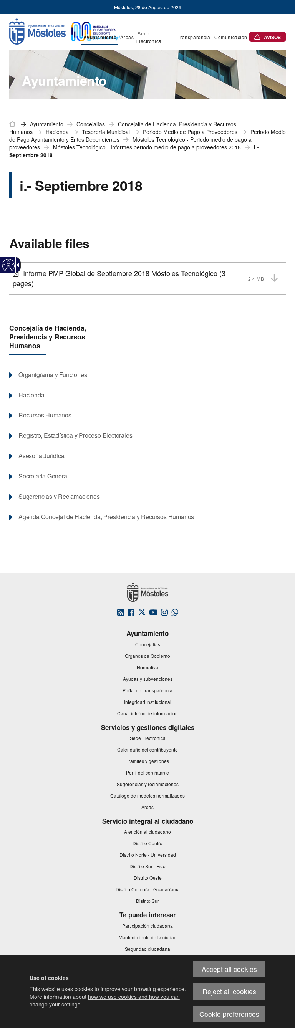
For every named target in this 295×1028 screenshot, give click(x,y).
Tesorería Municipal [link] (106, 132)
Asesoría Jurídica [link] (41, 456)
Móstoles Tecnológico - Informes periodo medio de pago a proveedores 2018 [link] (147, 147)
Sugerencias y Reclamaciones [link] (59, 496)
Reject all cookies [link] (229, 991)
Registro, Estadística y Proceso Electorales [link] (75, 435)
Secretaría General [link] (43, 476)
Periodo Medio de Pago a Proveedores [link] (190, 132)
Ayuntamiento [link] (46, 124)
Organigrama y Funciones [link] (52, 375)
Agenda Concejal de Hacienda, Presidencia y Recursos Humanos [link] (106, 517)
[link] (8, 265)
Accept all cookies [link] (229, 969)
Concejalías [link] (90, 124)
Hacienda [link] (57, 132)
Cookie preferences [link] (229, 1014)
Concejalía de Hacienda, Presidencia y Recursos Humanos (47, 336)
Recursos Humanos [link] (44, 415)
